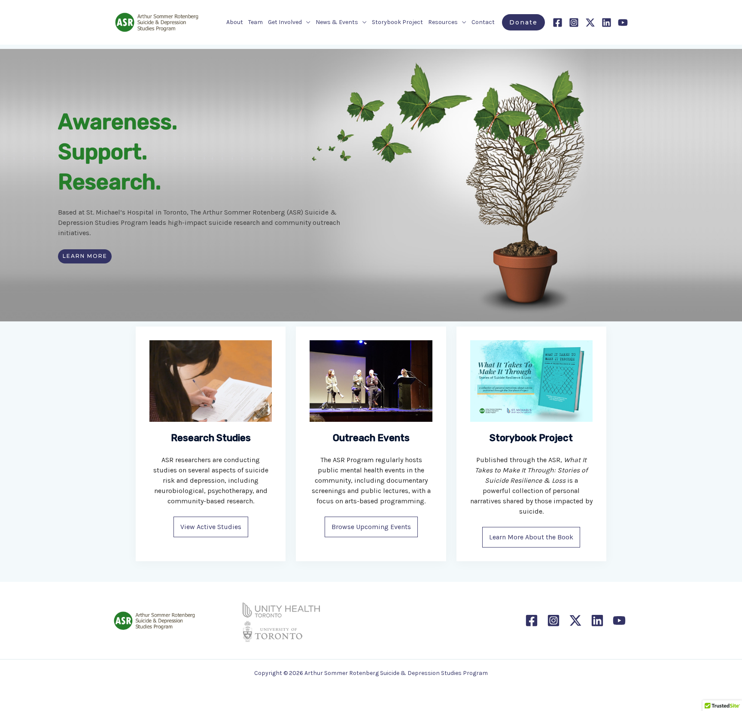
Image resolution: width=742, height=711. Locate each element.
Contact (483, 22)
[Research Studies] (210, 381)
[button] (523, 22)
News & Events (337, 22)
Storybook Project (397, 22)
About (234, 22)
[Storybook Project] (531, 381)
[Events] (371, 381)
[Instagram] (574, 22)
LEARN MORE (85, 256)
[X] (590, 22)
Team (255, 22)
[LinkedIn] (606, 22)
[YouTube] (623, 22)
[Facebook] (558, 22)
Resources (443, 22)
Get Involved (285, 22)
